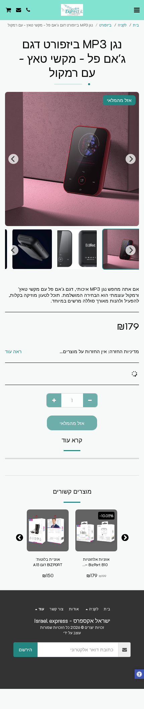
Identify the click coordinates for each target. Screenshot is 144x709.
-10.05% (106, 515)
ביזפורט (105, 25)
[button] (136, 9)
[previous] (131, 159)
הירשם (25, 649)
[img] (96, 530)
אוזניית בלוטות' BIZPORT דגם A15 (47, 562)
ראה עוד (13, 351)
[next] (13, 159)
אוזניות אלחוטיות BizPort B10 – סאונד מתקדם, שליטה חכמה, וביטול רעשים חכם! (96, 562)
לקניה (122, 25)
